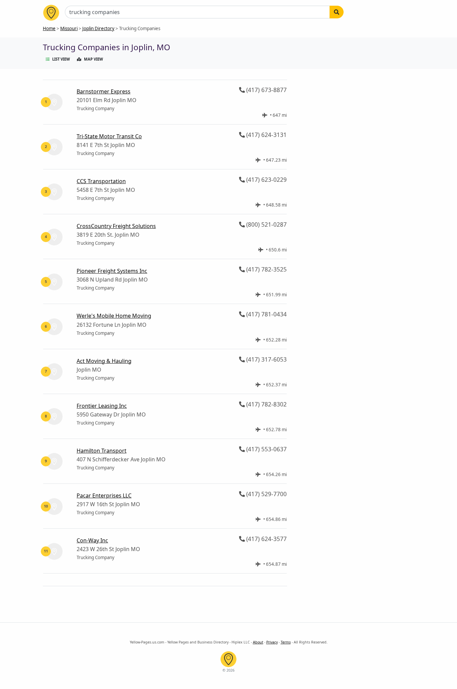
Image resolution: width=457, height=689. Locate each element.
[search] (337, 12)
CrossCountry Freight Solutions (116, 226)
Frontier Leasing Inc (102, 405)
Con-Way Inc (92, 540)
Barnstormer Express (103, 91)
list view (61, 59)
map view (93, 59)
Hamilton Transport (101, 450)
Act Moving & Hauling (104, 361)
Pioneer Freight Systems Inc (112, 271)
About (258, 642)
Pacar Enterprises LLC (104, 495)
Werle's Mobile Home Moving (114, 315)
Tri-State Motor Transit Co (109, 136)
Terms (286, 642)
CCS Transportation (101, 181)
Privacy (272, 642)
